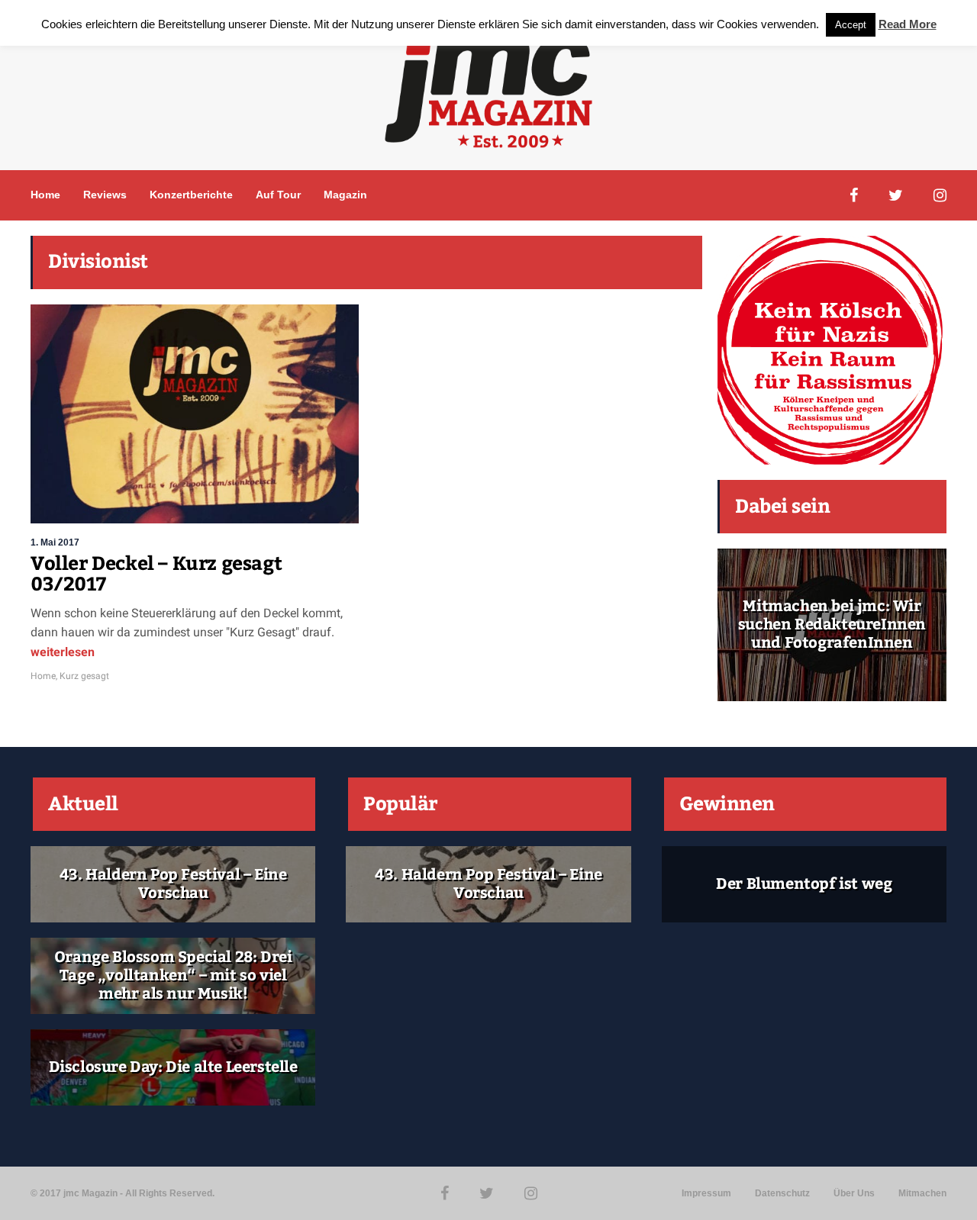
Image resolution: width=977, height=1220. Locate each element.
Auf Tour (278, 194)
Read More (908, 24)
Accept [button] (850, 25)
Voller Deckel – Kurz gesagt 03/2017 (156, 574)
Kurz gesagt (84, 676)
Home (45, 194)
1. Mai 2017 (55, 542)
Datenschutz (782, 1193)
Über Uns (854, 1193)
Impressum (706, 1193)
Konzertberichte (191, 194)
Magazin (345, 194)
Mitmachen (922, 1193)
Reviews (105, 194)
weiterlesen (63, 652)
